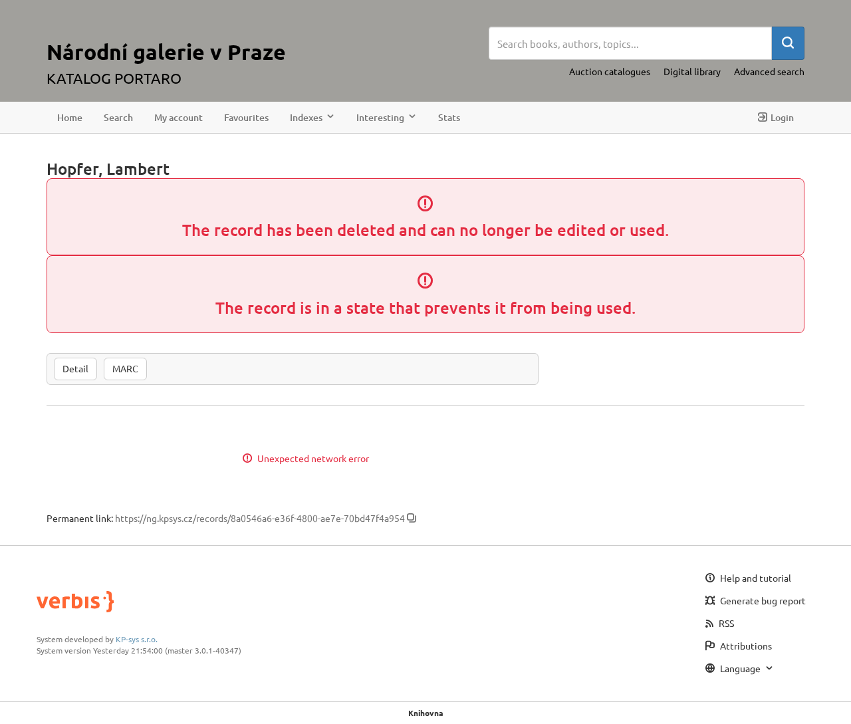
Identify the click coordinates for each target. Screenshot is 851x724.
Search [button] (118, 117)
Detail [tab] (75, 368)
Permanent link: (80, 518)
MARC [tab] (125, 368)
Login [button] (782, 117)
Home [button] (69, 117)
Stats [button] (449, 117)
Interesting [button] (380, 117)
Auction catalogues (609, 71)
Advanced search (769, 71)
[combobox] (630, 43)
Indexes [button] (306, 117)
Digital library (692, 71)
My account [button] (178, 117)
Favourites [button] (246, 117)
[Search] (787, 43)
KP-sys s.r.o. (137, 639)
